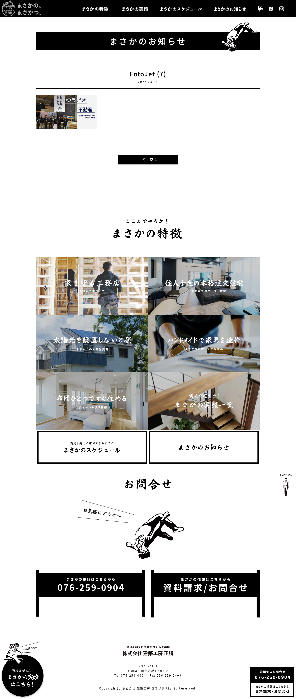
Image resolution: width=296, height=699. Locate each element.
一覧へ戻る (148, 159)
